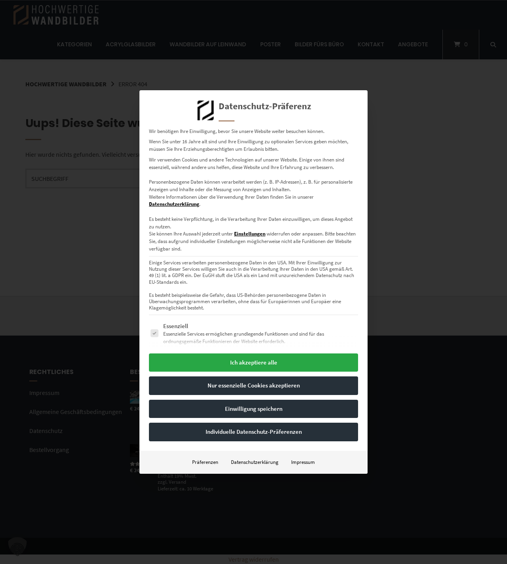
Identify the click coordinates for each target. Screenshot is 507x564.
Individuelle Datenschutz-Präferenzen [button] (254, 431)
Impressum (303, 462)
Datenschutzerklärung (174, 204)
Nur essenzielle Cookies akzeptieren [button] (254, 385)
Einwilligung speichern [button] (253, 408)
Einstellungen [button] (249, 233)
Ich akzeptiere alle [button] (253, 362)
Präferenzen (205, 462)
